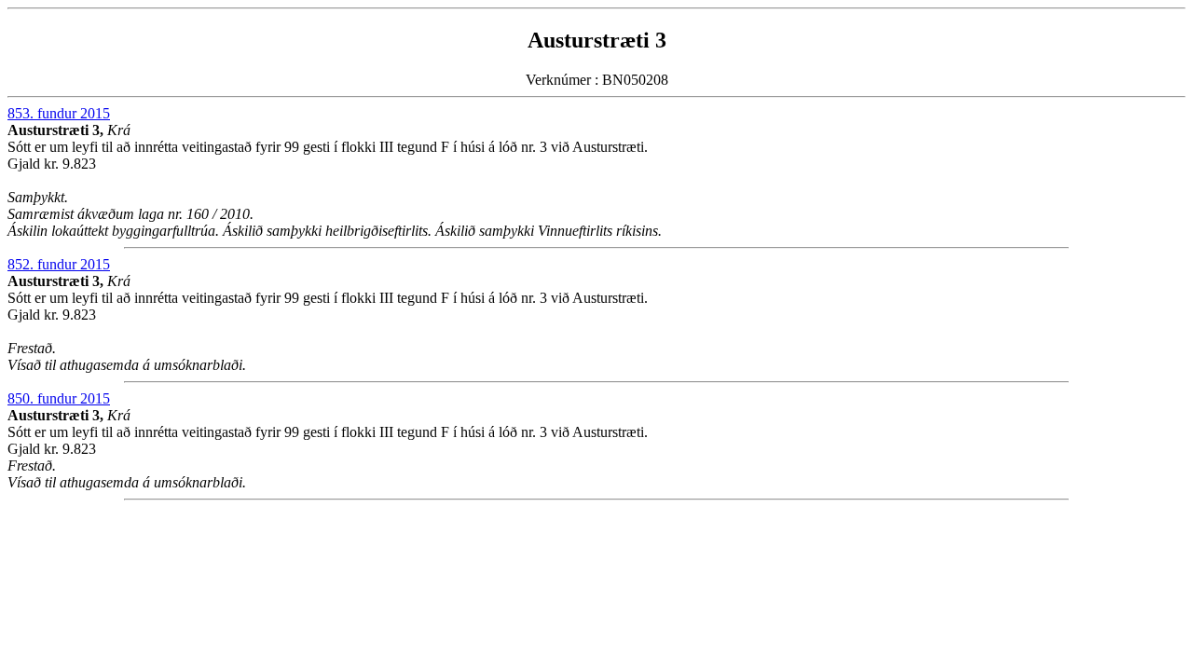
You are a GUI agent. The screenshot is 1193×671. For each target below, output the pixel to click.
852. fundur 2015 (58, 264)
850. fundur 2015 (58, 398)
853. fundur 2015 (58, 113)
